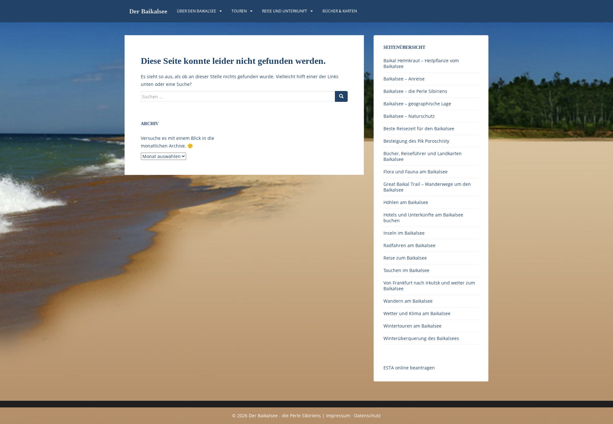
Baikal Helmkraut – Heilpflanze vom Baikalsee (421, 63)
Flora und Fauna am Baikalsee (415, 172)
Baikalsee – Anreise (404, 79)
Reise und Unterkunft (284, 11)
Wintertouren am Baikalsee (412, 326)
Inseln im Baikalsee (404, 233)
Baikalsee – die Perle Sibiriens (415, 91)
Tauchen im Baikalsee (406, 270)
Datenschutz (367, 416)
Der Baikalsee (148, 11)
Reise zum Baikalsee (405, 258)
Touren (239, 11)
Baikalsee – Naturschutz (409, 116)
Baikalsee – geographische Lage (417, 104)
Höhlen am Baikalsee (405, 202)
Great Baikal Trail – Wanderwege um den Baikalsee (427, 187)
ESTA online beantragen (409, 368)
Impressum (338, 416)
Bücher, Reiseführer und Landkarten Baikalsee (422, 156)
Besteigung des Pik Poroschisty (416, 141)
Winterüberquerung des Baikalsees (421, 338)
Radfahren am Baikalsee (409, 245)
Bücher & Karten (339, 11)
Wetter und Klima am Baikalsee (416, 313)
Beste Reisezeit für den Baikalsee (418, 128)
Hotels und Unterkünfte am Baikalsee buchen (423, 217)
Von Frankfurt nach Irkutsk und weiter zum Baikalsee (429, 286)
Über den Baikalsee (196, 11)
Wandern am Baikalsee (408, 301)
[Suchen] (341, 96)
